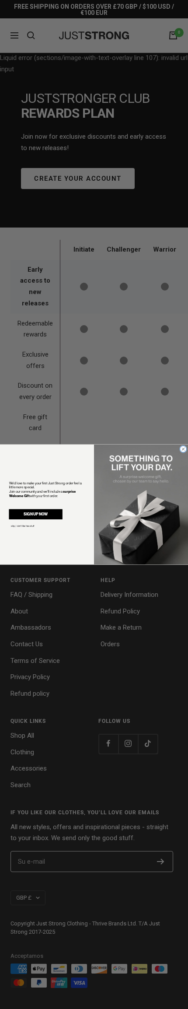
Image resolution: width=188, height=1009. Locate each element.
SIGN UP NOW (36, 514)
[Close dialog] (183, 449)
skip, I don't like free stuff (23, 526)
